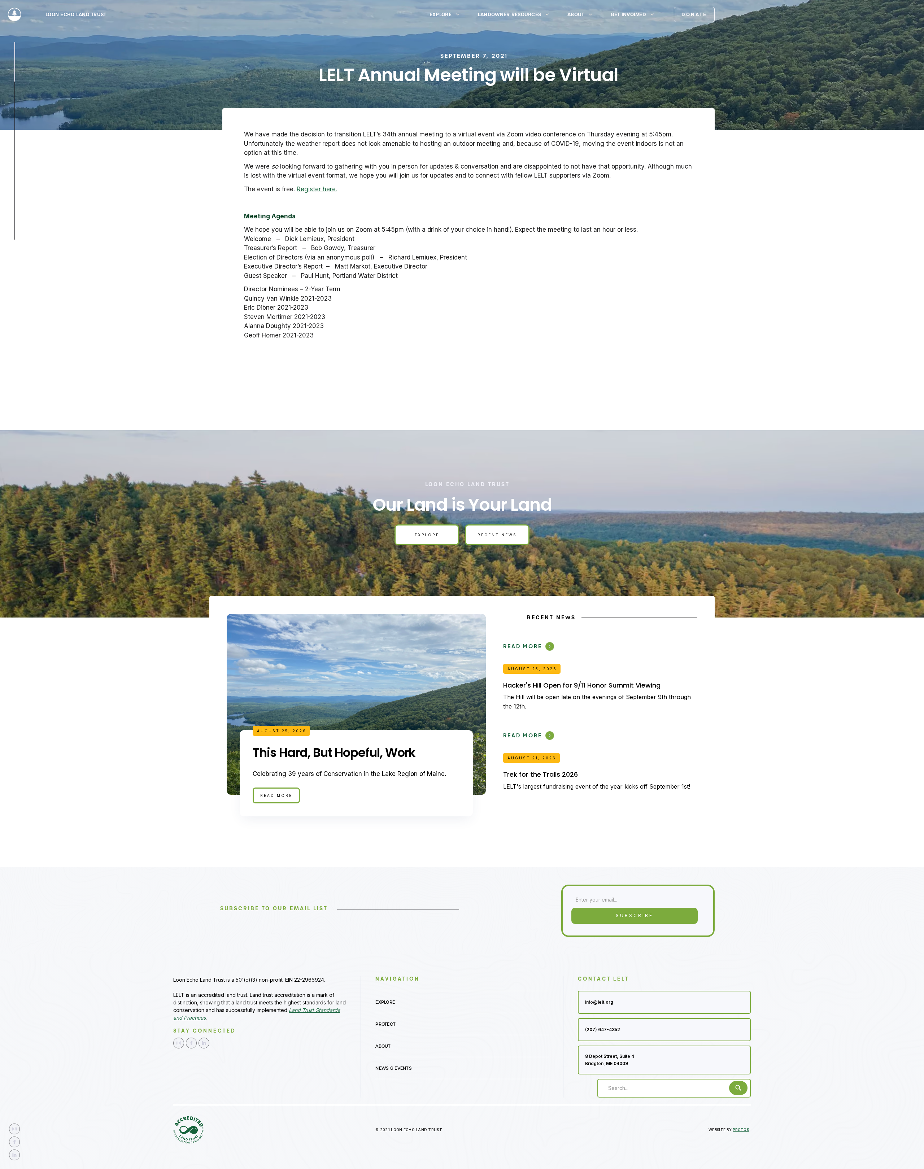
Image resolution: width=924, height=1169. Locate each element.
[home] (14, 14)
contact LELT (603, 979)
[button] (448, 14)
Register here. (317, 189)
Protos (741, 1129)
